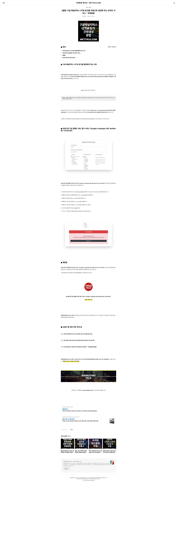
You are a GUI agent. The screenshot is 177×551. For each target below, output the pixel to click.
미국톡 (76, 483)
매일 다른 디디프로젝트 (68, 419)
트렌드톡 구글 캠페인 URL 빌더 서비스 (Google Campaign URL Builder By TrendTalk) (89, 296)
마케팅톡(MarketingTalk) (90, 480)
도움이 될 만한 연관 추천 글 (68, 57)
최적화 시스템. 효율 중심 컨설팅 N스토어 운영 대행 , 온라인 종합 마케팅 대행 (80, 421)
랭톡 (83, 483)
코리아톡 (64, 483)
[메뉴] (3, 3)
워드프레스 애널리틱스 (97, 483)
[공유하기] (65, 430)
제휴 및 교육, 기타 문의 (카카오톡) (71, 361)
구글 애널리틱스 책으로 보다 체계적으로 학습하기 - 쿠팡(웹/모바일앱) (80, 347)
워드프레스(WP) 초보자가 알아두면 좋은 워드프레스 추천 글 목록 (79, 340)
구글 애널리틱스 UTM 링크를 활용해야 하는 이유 (73, 50)
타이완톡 (71, 483)
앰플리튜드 (65, 409)
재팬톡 (69, 483)
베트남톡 (74, 483)
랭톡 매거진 (86, 483)
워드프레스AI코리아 (91, 483)
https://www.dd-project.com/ (69, 417)
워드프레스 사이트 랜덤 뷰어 (110, 483)
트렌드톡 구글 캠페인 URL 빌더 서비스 (71, 53)
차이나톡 (66, 483)
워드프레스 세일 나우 (103, 483)
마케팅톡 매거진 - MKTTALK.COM (88, 3)
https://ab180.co (66, 406)
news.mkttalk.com (87, 390)
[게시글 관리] (67, 430)
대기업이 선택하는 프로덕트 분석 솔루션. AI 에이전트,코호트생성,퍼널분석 (79, 411)
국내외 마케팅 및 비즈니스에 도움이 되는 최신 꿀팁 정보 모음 (78, 334)
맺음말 (64, 55)
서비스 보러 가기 (88, 299)
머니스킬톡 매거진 (80, 483)
